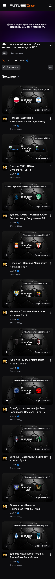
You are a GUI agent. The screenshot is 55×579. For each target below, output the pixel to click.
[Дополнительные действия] (50, 67)
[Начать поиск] (50, 5)
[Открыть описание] (50, 45)
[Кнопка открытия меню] (4, 5)
